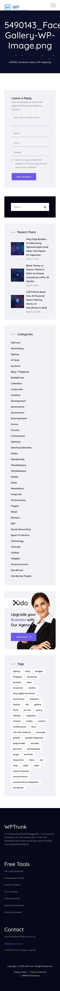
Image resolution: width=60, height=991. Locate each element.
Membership (18, 459)
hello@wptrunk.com (13, 943)
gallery (37, 704)
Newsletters (17, 488)
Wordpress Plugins (21, 575)
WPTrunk (29, 966)
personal (17, 749)
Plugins (15, 505)
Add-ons (15, 342)
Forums (15, 430)
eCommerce (17, 406)
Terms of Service (38, 972)
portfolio (28, 754)
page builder (19, 743)
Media (14, 453)
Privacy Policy (20, 972)
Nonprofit (16, 494)
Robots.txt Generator (14, 905)
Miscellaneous (18, 465)
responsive (18, 760)
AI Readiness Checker (14, 878)
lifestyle (17, 715)
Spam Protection (20, 535)
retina (32, 760)
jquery (39, 710)
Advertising (17, 348)
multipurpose (19, 726)
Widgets (15, 558)
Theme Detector (12, 898)
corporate (18, 688)
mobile (29, 721)
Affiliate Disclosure (30, 975)
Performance (18, 500)
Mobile (14, 476)
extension (34, 699)
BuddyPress (17, 377)
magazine (31, 715)
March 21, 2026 (33, 312)
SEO (13, 523)
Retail (14, 511)
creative (32, 688)
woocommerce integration (26, 782)
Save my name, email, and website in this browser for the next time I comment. (31, 163)
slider (25, 765)
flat (27, 704)
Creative (15, 395)
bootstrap (32, 676)
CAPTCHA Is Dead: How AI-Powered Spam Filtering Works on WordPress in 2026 (36, 299)
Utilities (15, 552)
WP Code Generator (13, 871)
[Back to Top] (54, 986)
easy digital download (24, 693)
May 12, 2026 (32, 259)
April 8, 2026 (32, 285)
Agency (15, 354)
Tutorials (16, 546)
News (14, 482)
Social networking (21, 529)
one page (40, 732)
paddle (16, 737)
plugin (16, 754)
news (33, 726)
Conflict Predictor (12, 884)
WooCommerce (19, 564)
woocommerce (20, 776)
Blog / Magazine (20, 371)
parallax (35, 743)
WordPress (17, 570)
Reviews (15, 517)
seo (41, 760)
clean (29, 682)
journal (27, 710)
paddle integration (34, 737)
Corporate (16, 389)
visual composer (21, 771)
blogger (39, 671)
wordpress (18, 787)
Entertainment (19, 418)
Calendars (16, 383)
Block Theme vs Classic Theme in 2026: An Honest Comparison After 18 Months (37, 273)
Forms (14, 424)
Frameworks (18, 435)
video (36, 765)
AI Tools (15, 360)
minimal (17, 721)
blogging (17, 676)
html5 (15, 710)
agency (16, 671)
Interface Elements (21, 447)
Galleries (16, 441)
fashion (16, 704)
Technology (17, 540)
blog (27, 671)
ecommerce (18, 699)
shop (15, 765)
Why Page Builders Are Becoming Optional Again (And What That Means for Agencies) (37, 247)
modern (42, 721)
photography (33, 749)
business (17, 682)
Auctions (15, 365)
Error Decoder (11, 891)
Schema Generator (13, 912)
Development (18, 400)
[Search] (46, 207)
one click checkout (22, 732)
